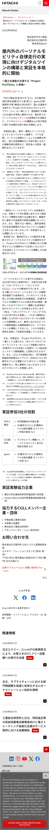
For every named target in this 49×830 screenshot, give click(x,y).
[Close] (46, 776)
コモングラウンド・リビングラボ (32, 386)
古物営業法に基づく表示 (12, 766)
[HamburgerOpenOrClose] (46, 3)
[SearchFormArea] (40, 3)
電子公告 (6, 771)
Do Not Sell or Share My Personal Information (24, 824)
